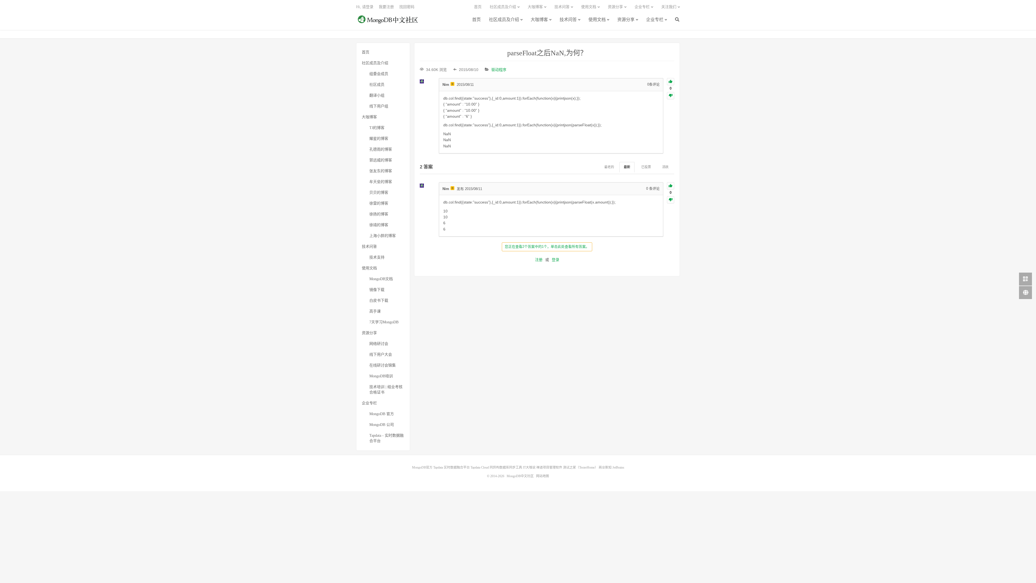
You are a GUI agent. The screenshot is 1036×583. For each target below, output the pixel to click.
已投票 (646, 167)
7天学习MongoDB (383, 322)
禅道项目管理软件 (549, 467)
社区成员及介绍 (504, 19)
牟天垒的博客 (380, 182)
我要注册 (386, 7)
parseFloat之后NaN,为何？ (547, 53)
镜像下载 (376, 290)
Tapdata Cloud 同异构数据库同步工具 (496, 467)
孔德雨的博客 (380, 149)
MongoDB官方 (422, 467)
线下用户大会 (380, 354)
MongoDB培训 (381, 376)
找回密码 (406, 7)
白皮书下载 (378, 301)
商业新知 (605, 467)
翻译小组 (376, 95)
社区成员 (376, 85)
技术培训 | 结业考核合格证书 (386, 389)
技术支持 (376, 257)
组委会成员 (378, 74)
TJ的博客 (376, 128)
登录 (555, 259)
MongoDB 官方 (381, 414)
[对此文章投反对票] (670, 95)
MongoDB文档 (381, 279)
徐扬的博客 (378, 214)
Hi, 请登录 (364, 7)
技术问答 (568, 19)
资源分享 (626, 19)
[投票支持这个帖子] (670, 81)
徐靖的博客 (378, 225)
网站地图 (542, 476)
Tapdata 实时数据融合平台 (451, 467)
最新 (627, 167)
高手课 (375, 311)
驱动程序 (498, 69)
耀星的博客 (378, 139)
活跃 (665, 167)
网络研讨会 (378, 344)
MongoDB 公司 (381, 425)
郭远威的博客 (380, 160)
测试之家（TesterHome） (580, 467)
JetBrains (618, 467)
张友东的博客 (380, 171)
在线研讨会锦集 (382, 365)
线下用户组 (378, 106)
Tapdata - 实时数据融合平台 (386, 438)
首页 (476, 19)
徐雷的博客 (378, 203)
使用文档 (597, 19)
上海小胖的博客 (382, 236)
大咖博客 (539, 19)
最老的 (609, 167)
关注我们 (668, 7)
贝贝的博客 (378, 193)
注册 (539, 259)
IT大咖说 (529, 467)
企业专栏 (654, 19)
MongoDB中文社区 (388, 22)
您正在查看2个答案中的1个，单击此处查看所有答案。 (547, 247)
